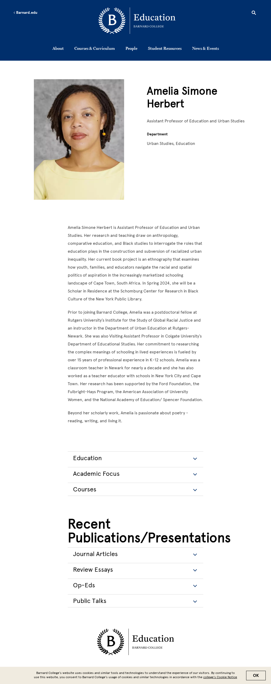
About (58, 48)
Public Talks (89, 601)
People (131, 48)
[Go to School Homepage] (136, 21)
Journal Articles (95, 554)
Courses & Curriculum (94, 48)
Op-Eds (84, 585)
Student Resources (165, 48)
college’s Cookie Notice (220, 677)
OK (256, 675)
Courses (84, 489)
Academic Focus (96, 473)
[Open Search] (254, 13)
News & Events (205, 48)
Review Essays (93, 569)
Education (87, 458)
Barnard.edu (26, 13)
